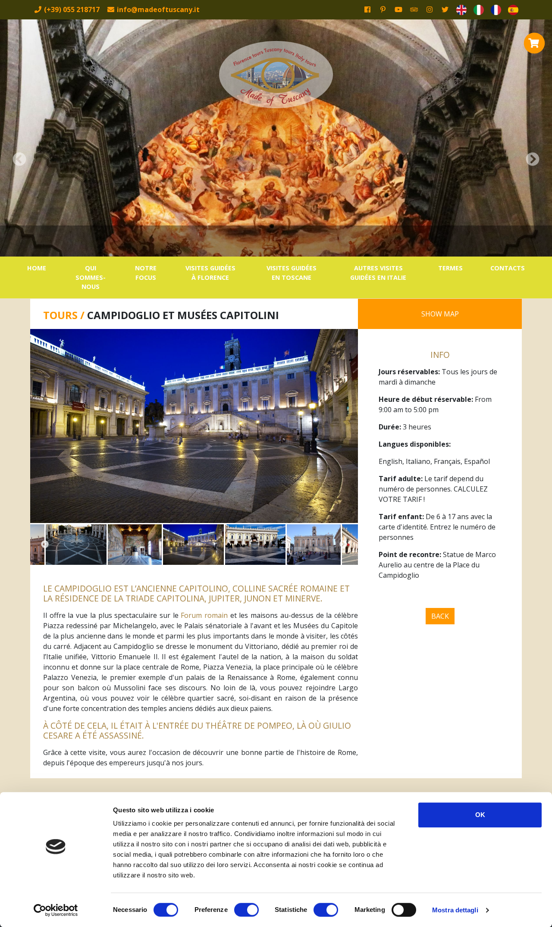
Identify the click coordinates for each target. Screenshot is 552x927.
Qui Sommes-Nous (90, 277)
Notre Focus (146, 273)
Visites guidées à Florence (210, 273)
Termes (450, 268)
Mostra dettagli (455, 910)
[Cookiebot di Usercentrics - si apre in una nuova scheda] (56, 910)
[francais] (496, 9)
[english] (461, 9)
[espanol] (513, 9)
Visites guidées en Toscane (292, 273)
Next (343, 544)
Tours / (65, 315)
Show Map (440, 314)
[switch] (246, 910)
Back (440, 616)
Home (36, 268)
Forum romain (204, 615)
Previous (45, 544)
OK (480, 814)
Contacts (507, 268)
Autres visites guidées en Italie (378, 273)
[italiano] (478, 9)
